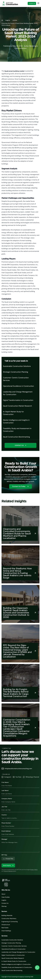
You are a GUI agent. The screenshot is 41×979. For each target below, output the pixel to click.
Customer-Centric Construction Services (14, 946)
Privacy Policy (34, 869)
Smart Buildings (6, 931)
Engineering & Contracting (10, 921)
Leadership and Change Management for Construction (18, 952)
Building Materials (7, 915)
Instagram (7, 777)
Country (4, 815)
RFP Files (4, 855)
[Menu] (38, 3)
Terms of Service (8, 871)
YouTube (18, 777)
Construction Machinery (9, 918)
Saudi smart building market (14, 71)
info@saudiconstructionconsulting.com (18, 769)
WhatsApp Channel (32, 777)
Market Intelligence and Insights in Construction (16, 964)
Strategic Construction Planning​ (11, 943)
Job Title (5, 807)
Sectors (4, 911)
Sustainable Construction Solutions (12, 940)
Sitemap (4, 906)
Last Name (5, 790)
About (3, 894)
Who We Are (6, 890)
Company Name (7, 798)
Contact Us (32, 3)
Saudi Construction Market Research (13, 958)
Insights (7, 20)
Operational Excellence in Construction (13, 949)
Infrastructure (6, 924)
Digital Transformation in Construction (13, 955)
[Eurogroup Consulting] (10, 3)
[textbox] (20, 846)
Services (5, 936)
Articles (14, 20)
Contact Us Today (18, 486)
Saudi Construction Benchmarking (12, 970)
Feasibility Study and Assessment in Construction (17, 967)
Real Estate (5, 927)
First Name (5, 782)
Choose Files (9, 858)
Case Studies (6, 897)
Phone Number (6, 823)
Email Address (6, 831)
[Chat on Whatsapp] (37, 967)
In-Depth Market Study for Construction (14, 961)
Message (5, 839)
